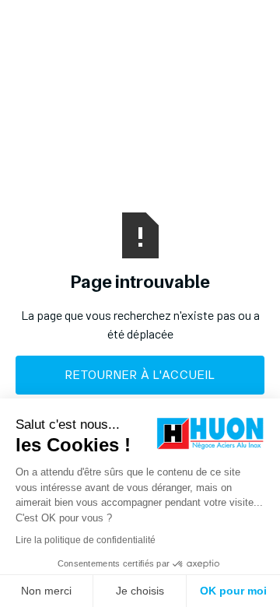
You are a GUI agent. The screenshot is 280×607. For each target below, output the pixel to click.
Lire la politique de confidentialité (86, 540)
